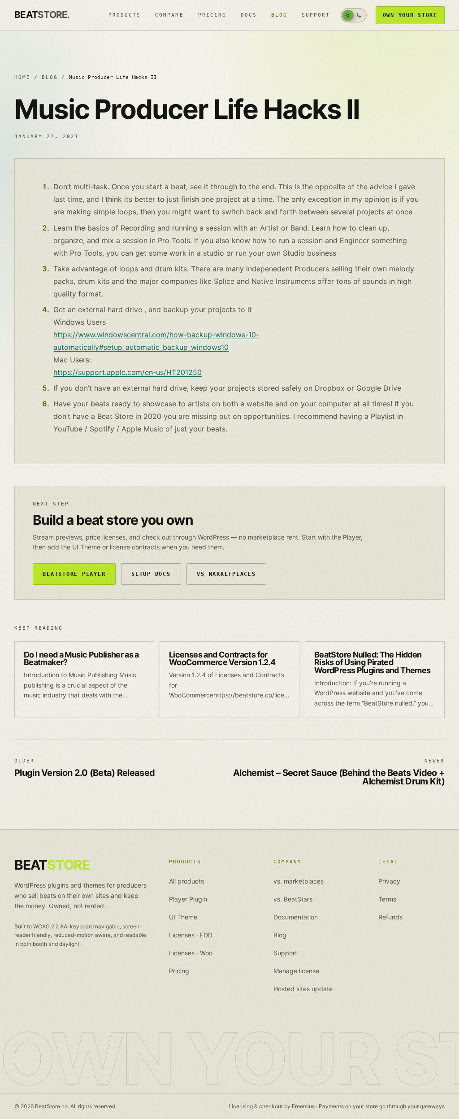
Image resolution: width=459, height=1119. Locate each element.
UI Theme (183, 917)
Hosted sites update (303, 989)
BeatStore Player (74, 573)
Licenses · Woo (190, 953)
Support (316, 15)
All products (186, 881)
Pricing (212, 15)
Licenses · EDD (190, 935)
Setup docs (150, 573)
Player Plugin (188, 899)
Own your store (410, 15)
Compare (169, 15)
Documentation (295, 917)
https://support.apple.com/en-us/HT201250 (127, 372)
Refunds (390, 917)
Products (124, 15)
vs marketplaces (226, 573)
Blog (279, 15)
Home (22, 77)
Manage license (296, 971)
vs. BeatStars (292, 899)
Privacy (389, 881)
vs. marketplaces (298, 881)
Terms (387, 899)
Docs (249, 15)
